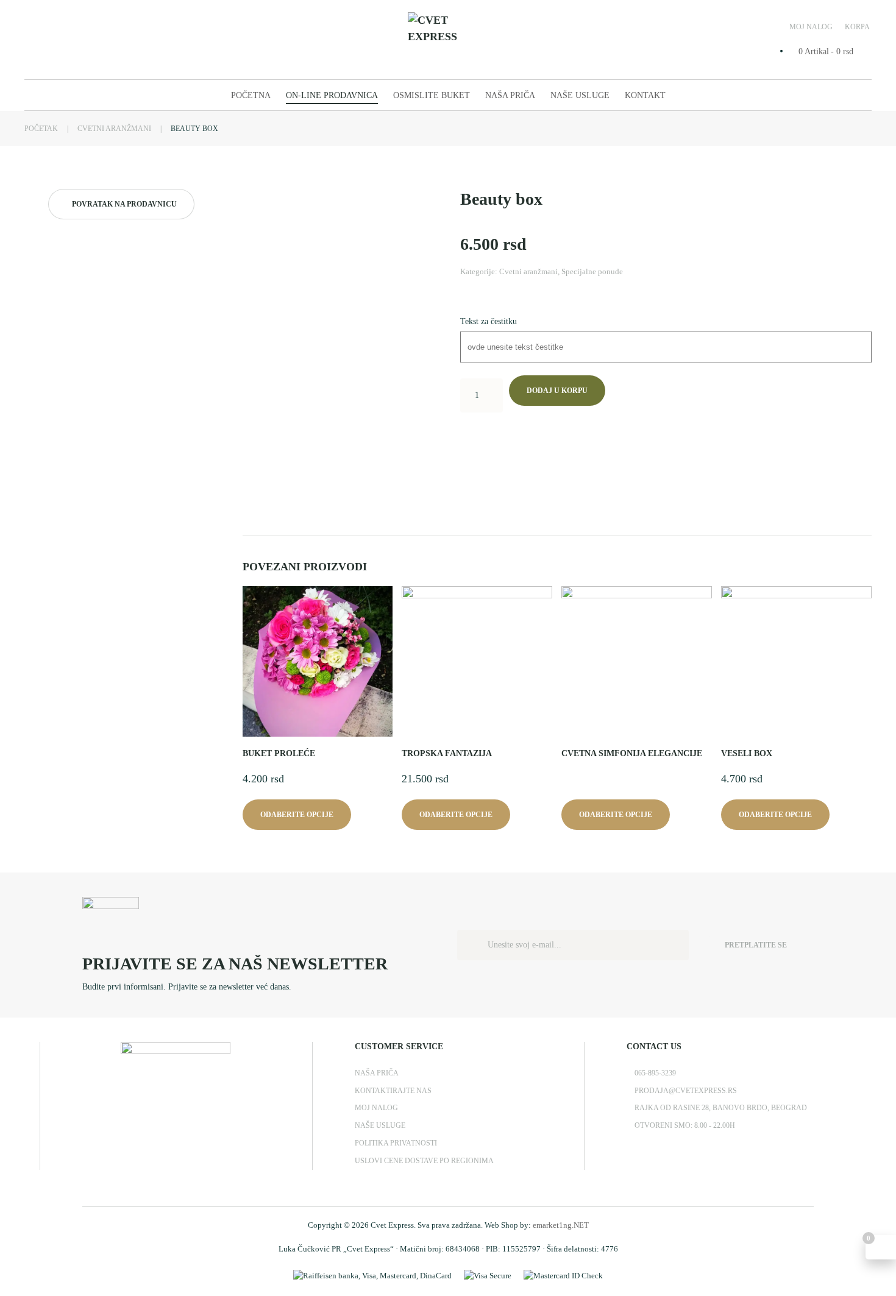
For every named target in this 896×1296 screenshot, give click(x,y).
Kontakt (645, 95)
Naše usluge (580, 95)
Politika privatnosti (396, 1143)
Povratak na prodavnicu (124, 204)
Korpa (857, 27)
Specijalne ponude (592, 271)
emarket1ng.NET (561, 1225)
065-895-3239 (655, 1073)
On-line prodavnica (332, 95)
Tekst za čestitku (488, 321)
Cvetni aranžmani (528, 271)
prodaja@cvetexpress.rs (686, 1090)
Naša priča (510, 95)
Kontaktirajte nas (393, 1090)
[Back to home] (448, 39)
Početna (251, 95)
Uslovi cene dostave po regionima (424, 1160)
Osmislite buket (431, 95)
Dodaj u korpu (557, 390)
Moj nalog (811, 27)
